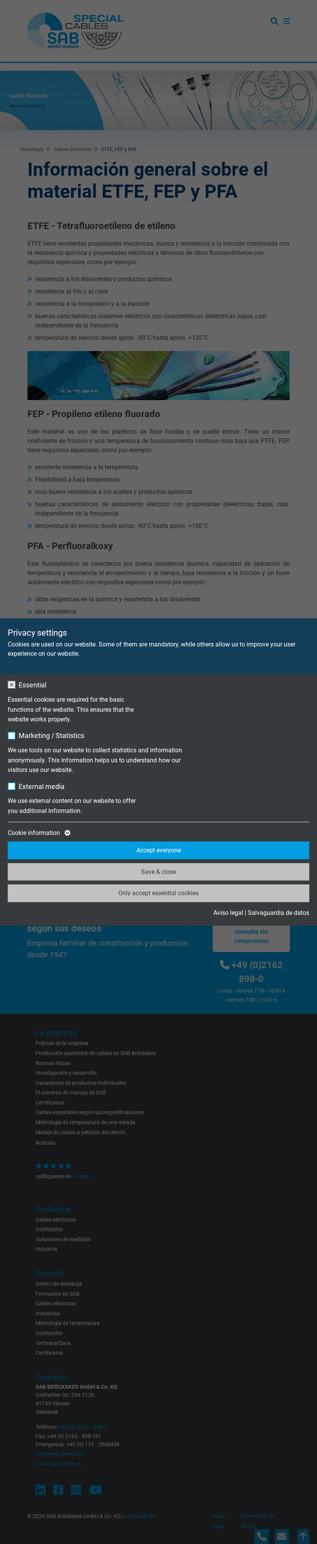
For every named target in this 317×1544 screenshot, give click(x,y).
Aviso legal (228, 912)
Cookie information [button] (34, 832)
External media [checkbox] (42, 786)
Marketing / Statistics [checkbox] (51, 735)
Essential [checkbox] (32, 685)
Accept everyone (158, 850)
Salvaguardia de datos (278, 912)
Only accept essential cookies (158, 893)
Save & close (158, 871)
